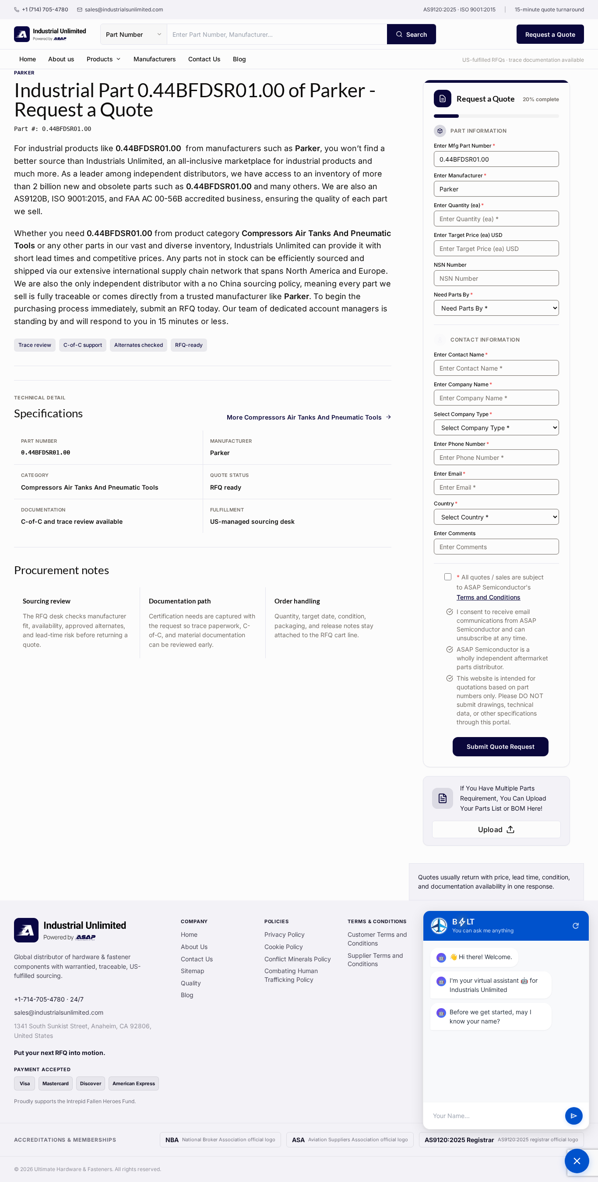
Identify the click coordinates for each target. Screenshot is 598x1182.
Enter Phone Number (461, 444)
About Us (194, 946)
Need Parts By (453, 294)
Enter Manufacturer (460, 175)
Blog (239, 59)
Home (27, 59)
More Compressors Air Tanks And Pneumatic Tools (304, 417)
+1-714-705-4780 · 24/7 (49, 999)
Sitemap (192, 970)
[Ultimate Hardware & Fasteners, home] (50, 34)
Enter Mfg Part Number (464, 145)
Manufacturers (155, 59)
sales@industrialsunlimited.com (58, 1012)
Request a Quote (550, 34)
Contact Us (204, 59)
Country (445, 503)
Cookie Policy (283, 946)
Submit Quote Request (501, 746)
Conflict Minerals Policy (297, 959)
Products (100, 59)
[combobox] (277, 34)
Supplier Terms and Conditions (375, 960)
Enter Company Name (463, 384)
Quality (191, 983)
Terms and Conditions (489, 597)
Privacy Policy (284, 934)
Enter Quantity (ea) (459, 205)
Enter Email (449, 473)
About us (61, 59)
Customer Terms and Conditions (377, 939)
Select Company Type (463, 414)
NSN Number (450, 264)
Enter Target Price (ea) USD (468, 235)
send (574, 1116)
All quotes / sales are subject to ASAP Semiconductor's (500, 587)
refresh (575, 926)
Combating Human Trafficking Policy (291, 975)
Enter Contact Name (461, 354)
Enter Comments (454, 533)
